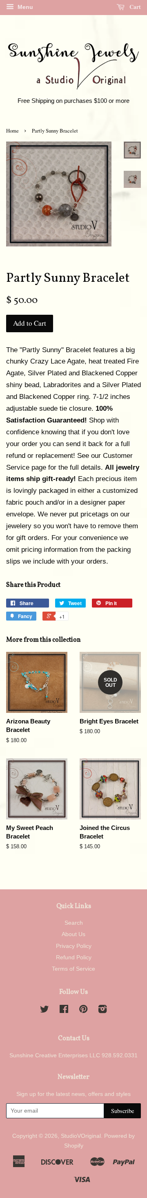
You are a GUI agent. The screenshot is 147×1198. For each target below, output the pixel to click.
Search (74, 922)
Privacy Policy (73, 946)
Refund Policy (73, 957)
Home (12, 130)
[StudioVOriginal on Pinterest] (83, 1010)
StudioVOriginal (81, 1136)
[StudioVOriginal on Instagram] (102, 1010)
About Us (73, 934)
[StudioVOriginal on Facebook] (64, 1010)
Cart (134, 6)
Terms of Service (73, 968)
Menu (24, 7)
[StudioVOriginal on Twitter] (44, 1010)
